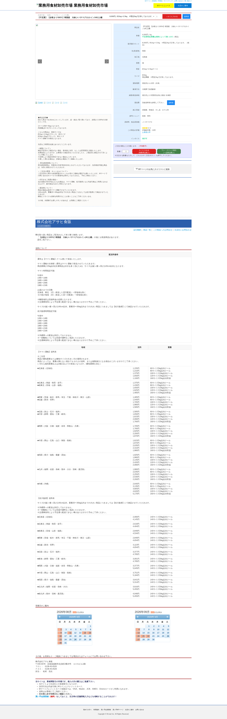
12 (75, 633)
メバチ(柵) (65, 15)
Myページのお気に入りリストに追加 (153, 168)
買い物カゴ (188, 1)
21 (85, 636)
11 (70, 633)
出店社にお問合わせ (183, 230)
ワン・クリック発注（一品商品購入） (169, 151)
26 (75, 640)
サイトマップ (168, 1)
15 (90, 633)
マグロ (55, 15)
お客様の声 (146, 132)
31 (65, 643)
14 (85, 633)
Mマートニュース (163, 6)
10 (65, 633)
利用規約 (96, 709)
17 (65, 636)
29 (90, 640)
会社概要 (137, 230)
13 (80, 633)
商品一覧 (147, 230)
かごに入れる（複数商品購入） (144, 151)
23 (60, 640)
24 (65, 640)
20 (80, 636)
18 (70, 636)
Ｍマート (147, 1)
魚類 (49, 15)
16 (60, 636)
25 (70, 640)
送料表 (186, 16)
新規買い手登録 (157, 1)
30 (60, 643)
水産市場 (41, 15)
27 (80, 640)
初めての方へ (87, 709)
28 (85, 640)
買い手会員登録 (45, 696)
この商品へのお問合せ (162, 230)
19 (75, 636)
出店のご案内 (183, 6)
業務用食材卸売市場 (91, 5)
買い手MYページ (118, 709)
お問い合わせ (178, 1)
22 (90, 636)
